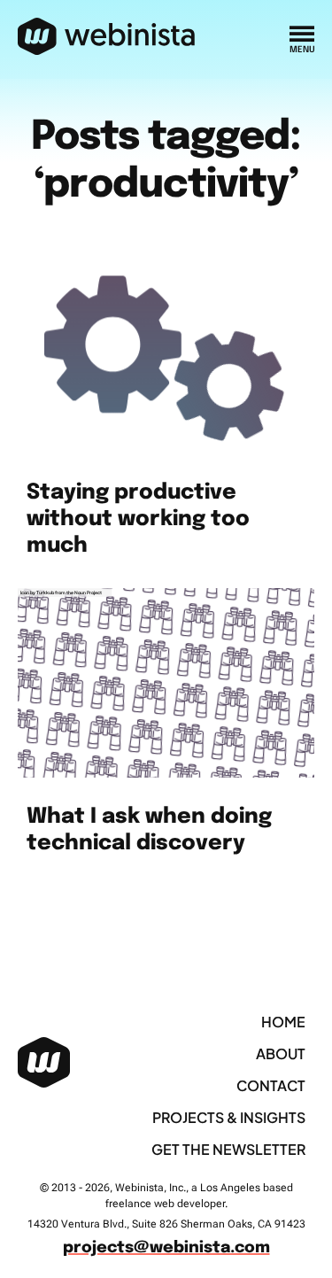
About (280, 1053)
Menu (302, 49)
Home (283, 1021)
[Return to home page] (107, 37)
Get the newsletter (228, 1149)
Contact (270, 1085)
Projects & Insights (228, 1117)
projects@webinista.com (166, 1248)
